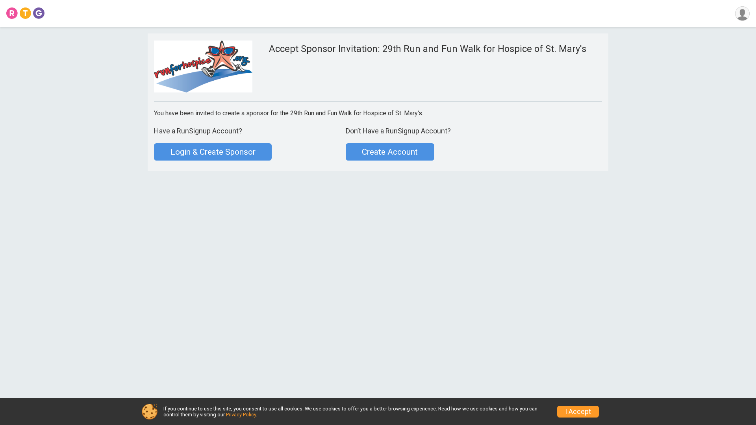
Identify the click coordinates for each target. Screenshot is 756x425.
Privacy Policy (241, 415)
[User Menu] (742, 13)
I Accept (578, 412)
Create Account (390, 152)
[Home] (25, 13)
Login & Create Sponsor (213, 152)
